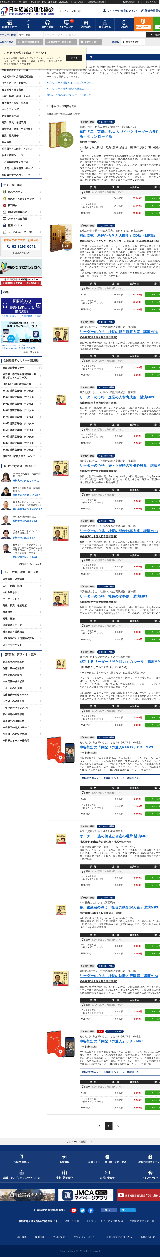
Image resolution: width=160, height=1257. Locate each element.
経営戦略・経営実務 (12, 89)
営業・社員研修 (10, 135)
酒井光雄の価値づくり (15, 675)
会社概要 (22, 1237)
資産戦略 (6, 142)
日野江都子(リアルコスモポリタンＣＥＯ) (103, 667)
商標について (148, 1237)
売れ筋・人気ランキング (21, 198)
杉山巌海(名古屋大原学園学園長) (98, 337)
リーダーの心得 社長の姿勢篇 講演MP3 (113, 596)
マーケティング (10, 109)
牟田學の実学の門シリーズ (16, 175)
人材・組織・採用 (12, 585)
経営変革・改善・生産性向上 (17, 129)
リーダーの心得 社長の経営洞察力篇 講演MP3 (119, 332)
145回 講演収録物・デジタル (18, 430)
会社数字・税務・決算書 (15, 102)
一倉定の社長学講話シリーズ (17, 168)
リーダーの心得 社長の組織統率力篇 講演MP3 (119, 531)
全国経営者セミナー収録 (15, 70)
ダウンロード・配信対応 (15, 83)
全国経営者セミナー (13, 367)
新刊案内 (13, 205)
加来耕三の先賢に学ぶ (15, 734)
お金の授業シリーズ (12, 155)
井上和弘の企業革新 (13, 661)
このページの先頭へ (80, 1141)
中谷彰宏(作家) (88, 752)
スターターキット (12, 644)
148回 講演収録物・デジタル (18, 410)
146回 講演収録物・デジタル (18, 423)
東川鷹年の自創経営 (13, 720)
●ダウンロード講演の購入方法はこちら (68, 88)
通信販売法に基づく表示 (119, 1237)
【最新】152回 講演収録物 (17, 384)
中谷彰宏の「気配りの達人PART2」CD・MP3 (116, 747)
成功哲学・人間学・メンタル (17, 148)
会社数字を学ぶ (11, 592)
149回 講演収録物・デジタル (18, 403)
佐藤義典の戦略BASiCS (16, 694)
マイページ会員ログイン (122, 10)
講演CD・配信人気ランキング (19, 456)
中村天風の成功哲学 (13, 681)
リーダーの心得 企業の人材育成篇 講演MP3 (117, 397)
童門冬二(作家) (88, 142)
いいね (110, 1210)
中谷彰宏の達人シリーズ (16, 727)
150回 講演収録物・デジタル (18, 397)
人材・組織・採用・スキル (16, 96)
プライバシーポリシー (85, 1237)
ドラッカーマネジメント (16, 707)
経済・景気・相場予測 (14, 122)
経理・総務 (9, 618)
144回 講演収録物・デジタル (18, 436)
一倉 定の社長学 (12, 688)
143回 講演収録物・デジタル (18, 443)
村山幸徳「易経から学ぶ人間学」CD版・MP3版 (118, 235)
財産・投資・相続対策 (15, 605)
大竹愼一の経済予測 (13, 701)
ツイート (128, 1210)
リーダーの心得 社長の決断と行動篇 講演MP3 (119, 976)
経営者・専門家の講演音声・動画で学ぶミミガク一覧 (19, 376)
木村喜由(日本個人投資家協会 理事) (101, 912)
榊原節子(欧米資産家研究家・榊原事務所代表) (106, 841)
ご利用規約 (59, 1237)
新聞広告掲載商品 (17, 212)
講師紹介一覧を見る (30, 564)
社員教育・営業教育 (13, 631)
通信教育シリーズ (12, 625)
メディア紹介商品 (15, 219)
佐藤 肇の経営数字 (13, 668)
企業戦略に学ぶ (10, 115)
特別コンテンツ (16, 225)
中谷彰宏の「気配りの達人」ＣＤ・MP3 (112, 1041)
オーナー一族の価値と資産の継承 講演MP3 (114, 836)
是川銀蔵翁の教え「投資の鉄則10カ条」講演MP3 (119, 907)
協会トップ (70, 1221)
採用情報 (40, 1237)
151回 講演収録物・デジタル (18, 390)
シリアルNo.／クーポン (20, 232)
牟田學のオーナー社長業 (16, 740)
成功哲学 (7, 612)
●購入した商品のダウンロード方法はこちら (70, 94)
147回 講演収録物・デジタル (18, 417)
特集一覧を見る (32, 352)
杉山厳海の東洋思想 (13, 714)
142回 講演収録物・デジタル (18, 449)
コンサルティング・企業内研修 (103, 1221)
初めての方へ (15, 192)
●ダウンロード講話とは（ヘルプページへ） (70, 82)
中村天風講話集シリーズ (15, 161)
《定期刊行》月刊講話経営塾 (17, 76)
